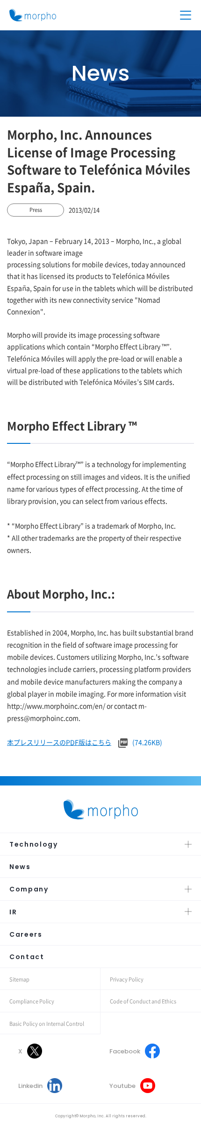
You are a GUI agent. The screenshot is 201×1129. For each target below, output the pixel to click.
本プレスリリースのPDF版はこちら (59, 742)
